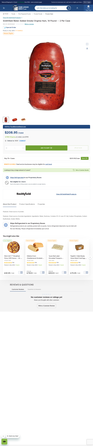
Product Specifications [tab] (27, 204)
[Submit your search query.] (68, 8)
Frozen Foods (38, 14)
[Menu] (4, 8)
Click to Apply (87, 2)
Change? (22, 140)
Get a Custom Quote (82, 170)
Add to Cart (45, 148)
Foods (13, 14)
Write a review (29, 24)
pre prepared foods (24, 14)
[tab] (6, 120)
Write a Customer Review (46, 306)
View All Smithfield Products (12, 17)
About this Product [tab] (9, 204)
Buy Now (79, 148)
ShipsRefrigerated (17, 177)
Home (6, 14)
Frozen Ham (49, 14)
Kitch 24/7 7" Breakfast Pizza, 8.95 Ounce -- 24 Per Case (13, 258)
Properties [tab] (41, 204)
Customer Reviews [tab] (18, 289)
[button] (77, 8)
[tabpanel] (46, 220)
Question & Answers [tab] (34, 289)
